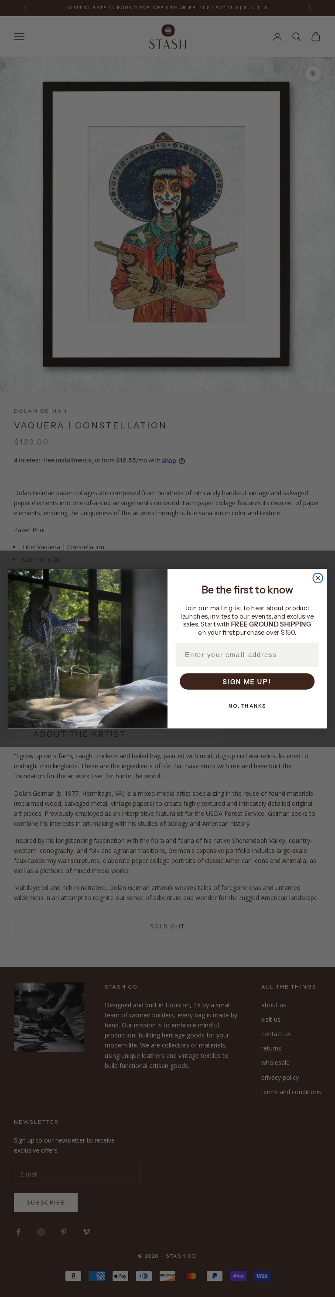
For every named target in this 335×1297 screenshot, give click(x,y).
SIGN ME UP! (247, 681)
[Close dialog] (317, 577)
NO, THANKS (247, 705)
